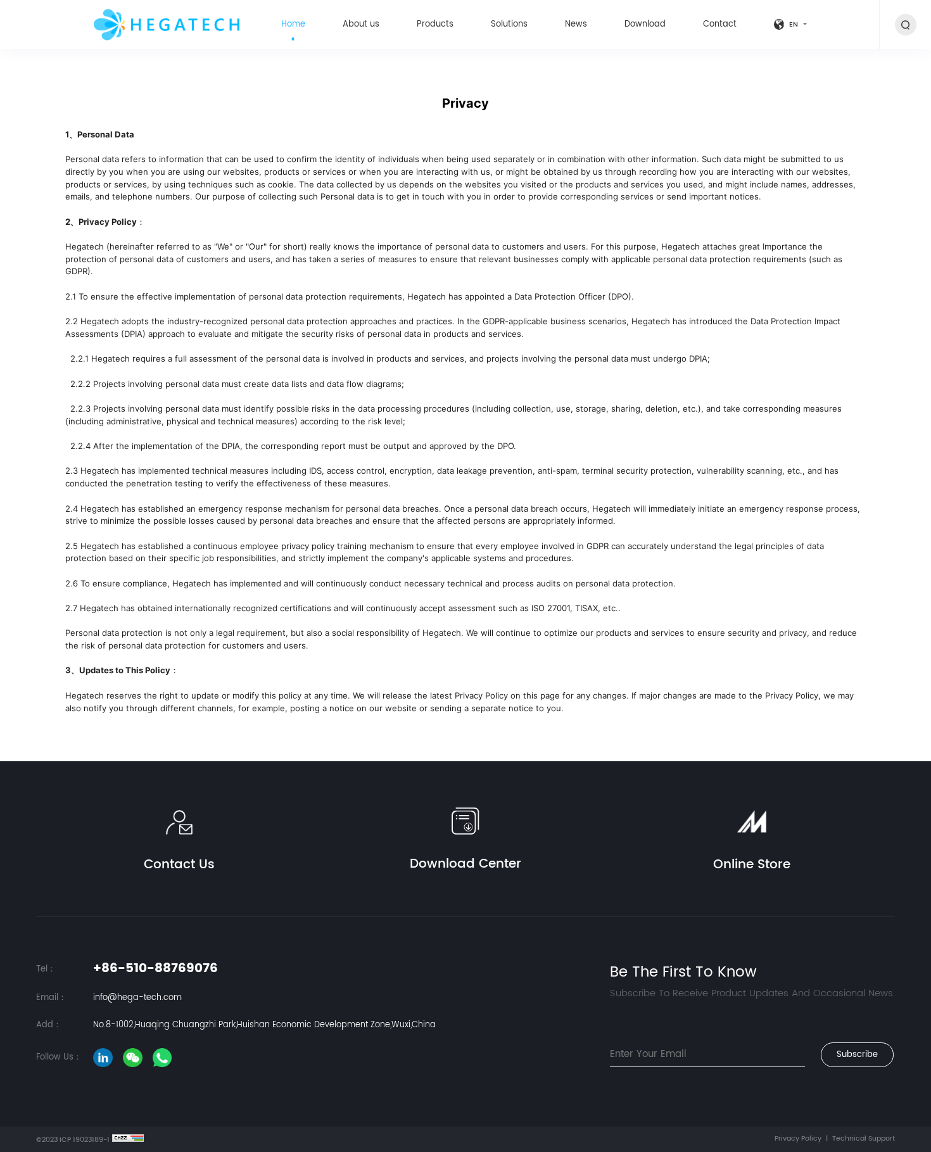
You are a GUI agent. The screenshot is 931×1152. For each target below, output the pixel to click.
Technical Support (863, 1139)
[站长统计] (128, 1138)
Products (435, 24)
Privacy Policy (798, 1139)
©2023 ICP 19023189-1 (73, 1140)
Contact (720, 24)
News (576, 24)
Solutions (509, 24)
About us (361, 24)
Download (645, 24)
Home (293, 24)
